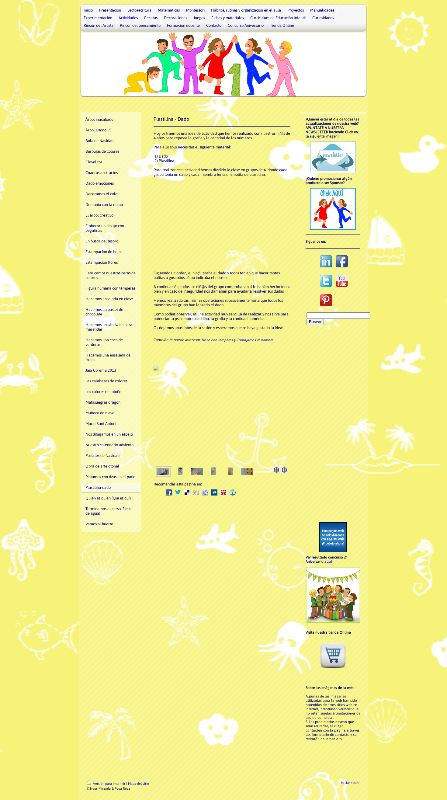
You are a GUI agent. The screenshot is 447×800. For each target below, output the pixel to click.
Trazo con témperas (217, 340)
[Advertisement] (218, 223)
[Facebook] (169, 492)
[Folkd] (214, 492)
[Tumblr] (242, 492)
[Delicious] (187, 492)
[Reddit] (205, 492)
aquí (328, 561)
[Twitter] (178, 492)
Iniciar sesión (350, 782)
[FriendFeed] (260, 492)
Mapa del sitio (138, 783)
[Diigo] (251, 492)
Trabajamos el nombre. (255, 340)
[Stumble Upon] (233, 492)
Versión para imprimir (109, 783)
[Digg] (196, 492)
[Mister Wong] (223, 492)
